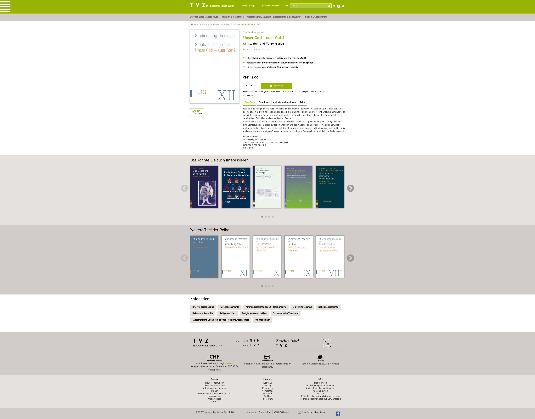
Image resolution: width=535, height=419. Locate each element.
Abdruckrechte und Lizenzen (320, 388)
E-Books (214, 401)
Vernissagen (215, 396)
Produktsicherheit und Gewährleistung (320, 396)
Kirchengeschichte (229, 307)
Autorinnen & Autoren (269, 6)
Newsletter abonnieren (313, 412)
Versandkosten (320, 391)
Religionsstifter (227, 313)
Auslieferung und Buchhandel (320, 385)
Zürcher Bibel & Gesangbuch (204, 17)
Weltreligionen (262, 320)
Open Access (214, 399)
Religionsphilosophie (202, 313)
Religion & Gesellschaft (315, 17)
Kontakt (284, 6)
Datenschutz (265, 412)
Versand (229, 363)
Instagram (267, 399)
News (244, 6)
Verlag (267, 385)
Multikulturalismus (302, 307)
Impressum (251, 412)
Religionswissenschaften (254, 313)
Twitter (267, 396)
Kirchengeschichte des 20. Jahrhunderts (266, 307)
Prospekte (253, 6)
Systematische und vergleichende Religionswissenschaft (220, 320)
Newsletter (267, 391)
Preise (320, 393)
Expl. (253, 85)
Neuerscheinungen (214, 383)
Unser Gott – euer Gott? (251, 24)
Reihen (214, 391)
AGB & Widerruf (281, 412)
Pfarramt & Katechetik (232, 17)
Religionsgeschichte (328, 307)
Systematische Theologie (285, 313)
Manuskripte (320, 383)
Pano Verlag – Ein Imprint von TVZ (214, 393)
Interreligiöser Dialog (203, 307)
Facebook (267, 393)
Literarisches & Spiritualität (287, 17)
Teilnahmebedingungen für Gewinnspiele (320, 399)
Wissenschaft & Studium (258, 17)
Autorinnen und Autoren (214, 388)
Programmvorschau (215, 385)
